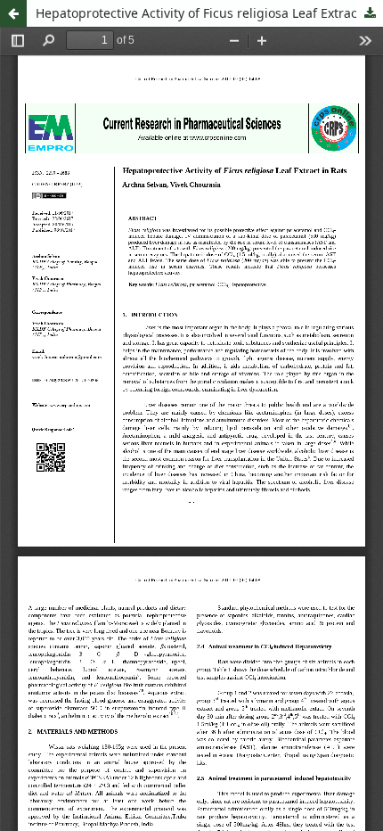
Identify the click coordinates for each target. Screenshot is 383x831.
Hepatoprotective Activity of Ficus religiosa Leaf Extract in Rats (209, 12)
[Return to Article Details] (13, 13)
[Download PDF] (369, 13)
